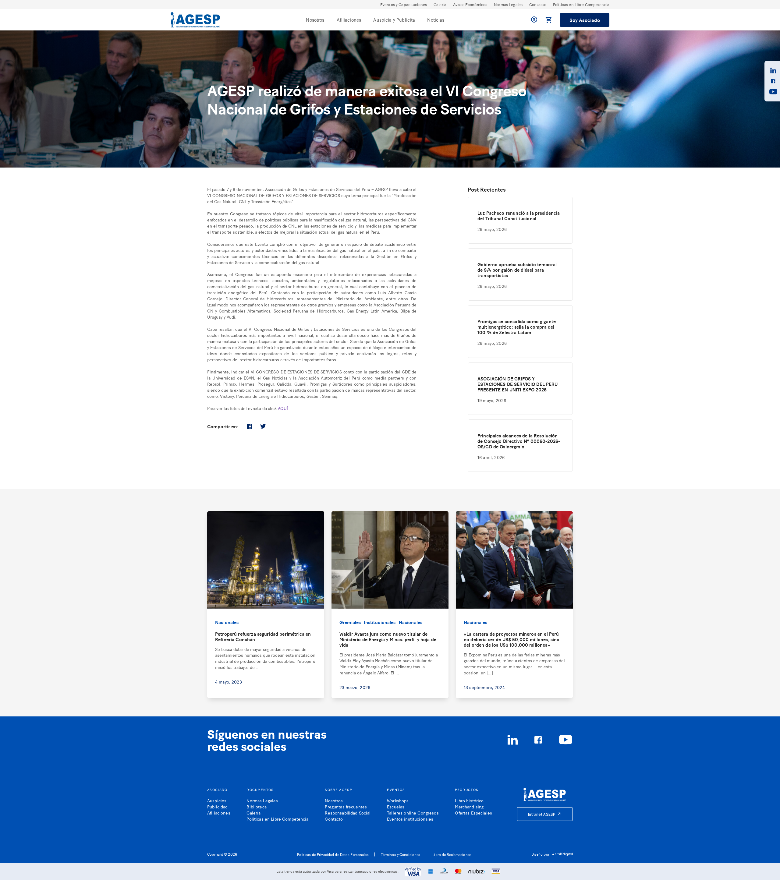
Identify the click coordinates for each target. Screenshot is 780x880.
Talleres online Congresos (413, 812)
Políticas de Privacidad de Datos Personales (333, 854)
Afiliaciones (349, 19)
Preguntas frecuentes (346, 806)
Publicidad (217, 806)
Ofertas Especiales (473, 812)
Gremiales (350, 622)
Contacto (537, 4)
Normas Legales (508, 4)
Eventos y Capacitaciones (403, 4)
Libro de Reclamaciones (451, 854)
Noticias (435, 19)
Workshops (398, 800)
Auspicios (216, 800)
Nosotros (315, 19)
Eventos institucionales (410, 819)
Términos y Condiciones (400, 854)
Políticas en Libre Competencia (581, 4)
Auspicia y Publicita (394, 19)
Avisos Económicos (470, 4)
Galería (440, 4)
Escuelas (395, 806)
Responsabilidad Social (347, 812)
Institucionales (379, 622)
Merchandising (469, 806)
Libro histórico (469, 800)
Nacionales (227, 622)
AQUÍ (283, 408)
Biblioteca (256, 806)
